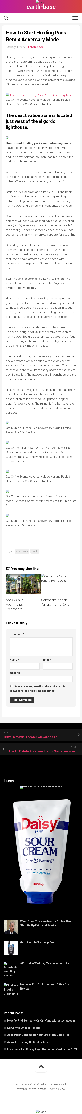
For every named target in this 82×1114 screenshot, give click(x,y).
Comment (17, 634)
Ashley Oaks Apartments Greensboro (14, 604)
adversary (22, 551)
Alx (63, 1089)
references (35, 47)
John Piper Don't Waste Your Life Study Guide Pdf (38, 1034)
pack (35, 551)
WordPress (39, 1089)
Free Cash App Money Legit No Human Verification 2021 (42, 1049)
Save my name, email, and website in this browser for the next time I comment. (37, 688)
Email (47, 659)
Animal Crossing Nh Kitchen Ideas (28, 1042)
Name (14, 659)
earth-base (41, 6)
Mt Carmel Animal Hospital (24, 1027)
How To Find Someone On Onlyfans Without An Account (41, 1020)
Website (15, 672)
